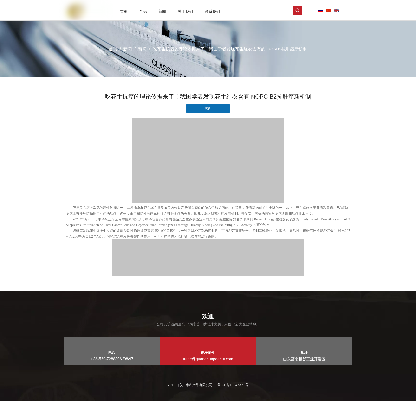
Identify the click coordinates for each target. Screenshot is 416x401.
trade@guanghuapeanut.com (208, 359)
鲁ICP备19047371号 (232, 385)
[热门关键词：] (297, 10)
